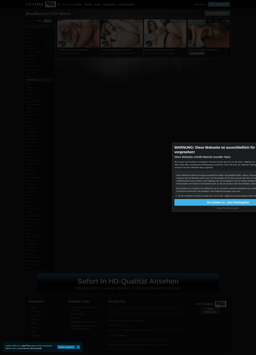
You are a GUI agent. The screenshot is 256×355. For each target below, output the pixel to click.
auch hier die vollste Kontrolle (30, 348)
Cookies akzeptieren (66, 347)
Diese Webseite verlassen (228, 208)
